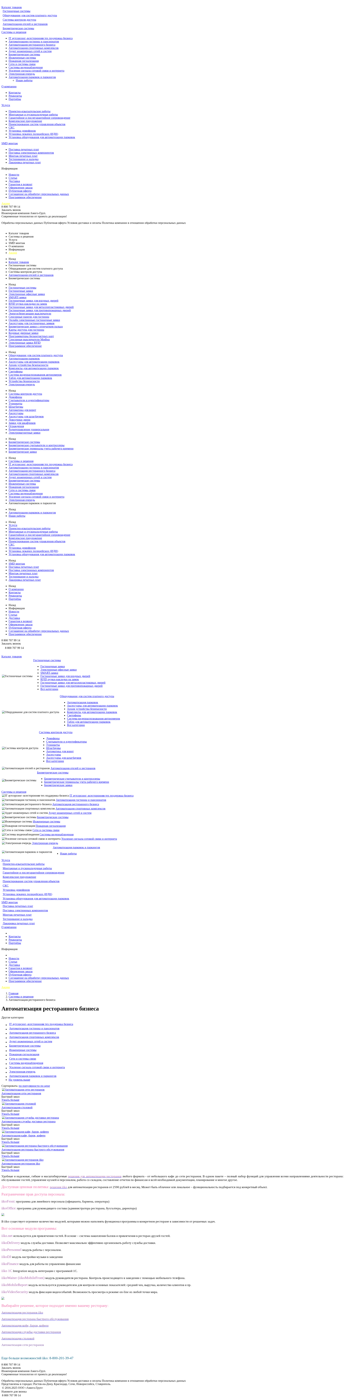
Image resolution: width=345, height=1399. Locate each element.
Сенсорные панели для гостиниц (29, 316)
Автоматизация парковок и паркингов (32, 77)
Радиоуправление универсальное (29, 429)
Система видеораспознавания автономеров (35, 374)
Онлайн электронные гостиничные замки (34, 320)
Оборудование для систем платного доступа (30, 15)
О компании (9, 86)
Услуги (5, 105)
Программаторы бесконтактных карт (31, 336)
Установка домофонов (22, 130)
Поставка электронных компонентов (31, 152)
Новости (14, 174)
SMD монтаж (9, 143)
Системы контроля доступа (19, 19)
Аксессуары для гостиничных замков (31, 323)
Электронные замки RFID (25, 342)
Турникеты (15, 403)
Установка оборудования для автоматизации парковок (42, 137)
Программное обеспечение (25, 197)
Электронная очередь (22, 73)
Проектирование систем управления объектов (37, 124)
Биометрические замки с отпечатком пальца (36, 326)
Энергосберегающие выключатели (30, 313)
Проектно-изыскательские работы (29, 111)
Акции (5, 203)
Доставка (14, 181)
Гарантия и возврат (20, 184)
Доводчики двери (19, 419)
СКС (12, 127)
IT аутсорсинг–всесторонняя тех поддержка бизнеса (41, 38)
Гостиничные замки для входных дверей (33, 300)
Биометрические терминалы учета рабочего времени (41, 448)
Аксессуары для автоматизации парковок (34, 361)
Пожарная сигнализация (24, 60)
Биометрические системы (18, 28)
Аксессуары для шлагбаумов (26, 416)
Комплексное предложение (25, 121)
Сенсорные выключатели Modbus (29, 339)
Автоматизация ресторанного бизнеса (32, 44)
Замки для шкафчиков (22, 422)
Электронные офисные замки (27, 294)
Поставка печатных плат (24, 149)
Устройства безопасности (24, 381)
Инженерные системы (22, 57)
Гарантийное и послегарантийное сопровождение (39, 117)
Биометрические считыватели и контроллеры (37, 445)
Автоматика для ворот (22, 410)
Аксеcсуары (16, 413)
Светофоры (16, 371)
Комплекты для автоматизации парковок (34, 368)
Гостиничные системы (16, 11)
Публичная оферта (20, 190)
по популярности (29, 1085)
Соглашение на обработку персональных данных (39, 194)
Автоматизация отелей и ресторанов (25, 24)
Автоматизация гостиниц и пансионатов (34, 41)
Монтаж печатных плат (23, 155)
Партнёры (15, 99)
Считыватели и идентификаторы (29, 400)
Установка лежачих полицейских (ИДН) (33, 133)
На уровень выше (19, 1079)
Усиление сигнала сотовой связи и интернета (36, 70)
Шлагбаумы (16, 406)
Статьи (13, 177)
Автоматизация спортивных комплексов (34, 47)
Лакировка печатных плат (25, 162)
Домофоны (15, 397)
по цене (45, 1085)
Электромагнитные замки (24, 432)
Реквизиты (15, 95)
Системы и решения (13, 32)
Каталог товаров (11, 7)
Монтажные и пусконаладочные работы (33, 114)
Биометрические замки (23, 451)
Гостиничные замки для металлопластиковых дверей (41, 307)
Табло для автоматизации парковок (30, 377)
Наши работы (24, 80)
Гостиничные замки (21, 290)
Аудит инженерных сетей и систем (30, 51)
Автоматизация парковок (24, 358)
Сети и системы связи (22, 64)
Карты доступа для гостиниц (26, 329)
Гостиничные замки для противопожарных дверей (40, 310)
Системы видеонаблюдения (26, 67)
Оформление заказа (21, 187)
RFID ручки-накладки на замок (28, 303)
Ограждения (16, 426)
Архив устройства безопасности (28, 365)
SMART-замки (17, 297)
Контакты (15, 92)
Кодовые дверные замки (23, 333)
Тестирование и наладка (23, 159)
